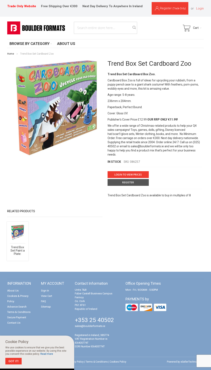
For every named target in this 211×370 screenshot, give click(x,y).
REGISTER (128, 182)
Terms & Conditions (18, 312)
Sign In (45, 290)
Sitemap (46, 306)
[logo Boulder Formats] (36, 27)
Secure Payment (16, 317)
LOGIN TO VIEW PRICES (128, 174)
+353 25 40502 (94, 320)
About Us (13, 290)
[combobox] (105, 28)
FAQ (43, 301)
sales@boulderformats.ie (147, 146)
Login (200, 8)
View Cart (46, 295)
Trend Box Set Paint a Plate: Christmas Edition (18, 254)
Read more (46, 353)
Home (10, 53)
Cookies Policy (118, 361)
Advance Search (17, 306)
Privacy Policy (76, 361)
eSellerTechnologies (192, 361)
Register (173, 8)
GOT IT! (13, 361)
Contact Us (13, 322)
